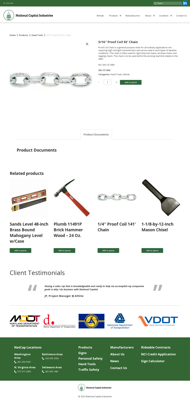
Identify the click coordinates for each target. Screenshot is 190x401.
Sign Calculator (153, 364)
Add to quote (131, 82)
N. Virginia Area (25, 370)
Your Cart (9, 3)
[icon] (185, 5)
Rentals (100, 15)
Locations (163, 15)
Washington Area (22, 359)
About (148, 15)
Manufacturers (133, 15)
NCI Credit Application (158, 357)
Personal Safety (90, 361)
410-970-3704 (51, 361)
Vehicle (126, 74)
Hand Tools (116, 74)
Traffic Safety (88, 373)
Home (13, 35)
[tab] (96, 134)
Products (113, 15)
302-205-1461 (51, 374)
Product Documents (96, 134)
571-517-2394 (24, 374)
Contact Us (181, 15)
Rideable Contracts (155, 350)
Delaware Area (52, 370)
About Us (117, 357)
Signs (82, 356)
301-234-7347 (24, 365)
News (114, 364)
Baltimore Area (52, 357)
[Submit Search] (155, 3)
